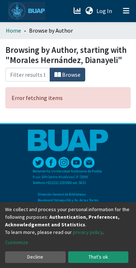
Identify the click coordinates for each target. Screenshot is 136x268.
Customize (16, 242)
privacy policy (88, 232)
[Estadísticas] (78, 11)
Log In (105, 10)
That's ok (98, 257)
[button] (89, 11)
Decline (35, 257)
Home (13, 30)
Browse (71, 74)
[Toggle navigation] (126, 11)
